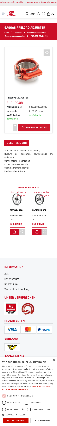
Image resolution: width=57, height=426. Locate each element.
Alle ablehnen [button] (42, 420)
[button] (28, 389)
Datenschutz (11, 279)
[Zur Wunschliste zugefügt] (47, 52)
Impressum (11, 284)
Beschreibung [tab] (17, 143)
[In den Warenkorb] (21, 232)
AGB (6, 274)
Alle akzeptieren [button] (16, 420)
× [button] (54, 360)
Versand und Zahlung (16, 289)
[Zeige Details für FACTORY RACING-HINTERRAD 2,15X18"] (24, 199)
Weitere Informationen (41, 386)
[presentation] (9, 247)
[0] (43, 14)
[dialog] (28, 391)
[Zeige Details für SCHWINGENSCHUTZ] (47, 199)
